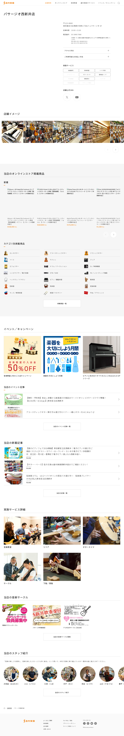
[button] (115, 150)
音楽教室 (74, 3)
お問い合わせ (47, 729)
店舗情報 (48, 3)
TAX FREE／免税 (67, 720)
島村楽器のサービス (88, 3)
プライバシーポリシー (69, 723)
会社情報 (45, 726)
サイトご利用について (69, 726)
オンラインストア (61, 3)
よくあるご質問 (47, 720)
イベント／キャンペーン (106, 3)
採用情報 (45, 723)
